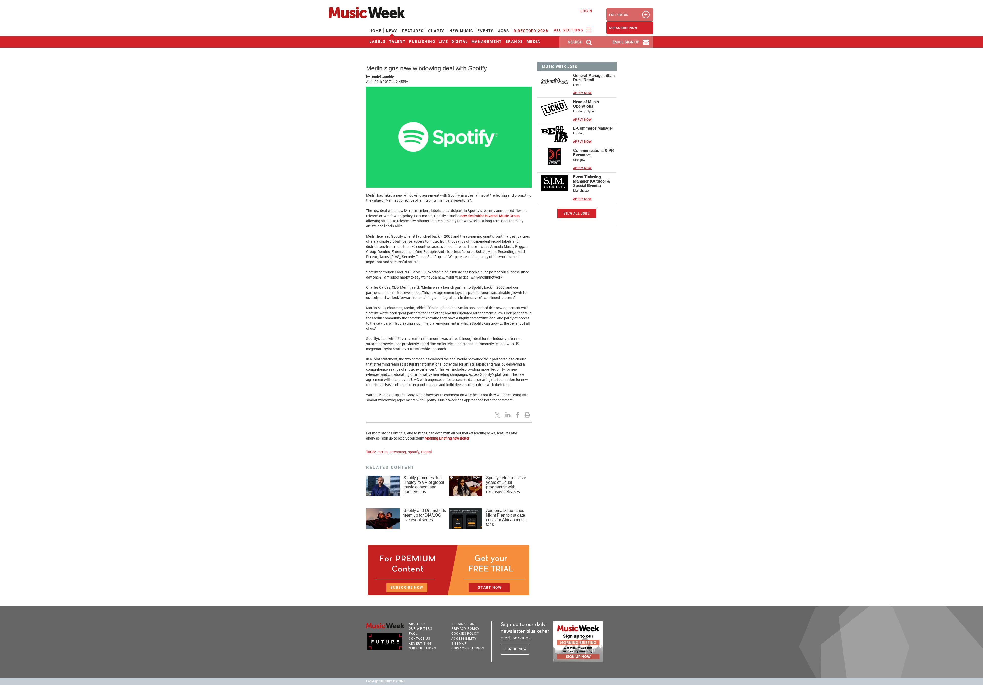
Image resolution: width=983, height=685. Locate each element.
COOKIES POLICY (465, 633)
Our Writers (420, 628)
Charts (436, 30)
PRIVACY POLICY (465, 628)
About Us (417, 624)
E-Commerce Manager (593, 128)
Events (485, 30)
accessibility (463, 638)
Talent (397, 41)
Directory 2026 (531, 30)
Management (486, 41)
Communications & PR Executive (593, 152)
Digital (459, 41)
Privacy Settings (467, 648)
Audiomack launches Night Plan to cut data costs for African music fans (506, 517)
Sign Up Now (515, 649)
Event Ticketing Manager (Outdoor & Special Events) (591, 181)
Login (586, 10)
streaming (398, 451)
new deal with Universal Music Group (490, 215)
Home (375, 30)
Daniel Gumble (382, 76)
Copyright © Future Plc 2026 (385, 681)
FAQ (413, 633)
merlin (382, 451)
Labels (377, 41)
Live (443, 41)
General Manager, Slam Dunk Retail (594, 77)
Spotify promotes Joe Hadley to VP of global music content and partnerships (423, 485)
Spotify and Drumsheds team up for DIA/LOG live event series (424, 515)
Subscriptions (422, 648)
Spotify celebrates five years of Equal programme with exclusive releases (506, 485)
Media (533, 41)
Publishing (422, 41)
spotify (413, 451)
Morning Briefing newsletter (447, 438)
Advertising (420, 643)
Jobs (503, 30)
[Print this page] (528, 415)
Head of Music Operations (586, 104)
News (392, 30)
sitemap (458, 643)
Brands (514, 41)
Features (413, 30)
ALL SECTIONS (569, 30)
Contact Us (419, 638)
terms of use (463, 624)
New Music (461, 30)
